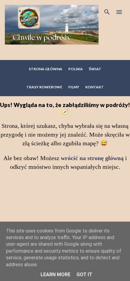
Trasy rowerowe (44, 87)
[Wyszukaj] (107, 12)
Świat (95, 69)
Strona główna (45, 69)
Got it (84, 274)
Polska (75, 69)
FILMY (73, 87)
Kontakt (94, 87)
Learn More (55, 274)
